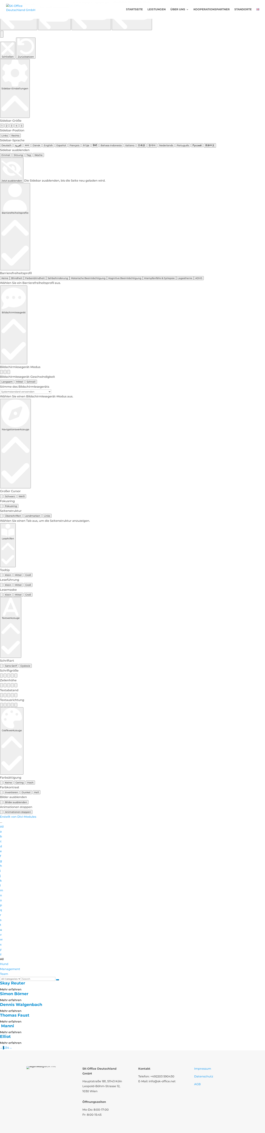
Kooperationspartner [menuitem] (211, 9)
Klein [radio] (8, 575)
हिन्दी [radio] (95, 145)
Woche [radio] (38, 155)
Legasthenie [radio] (185, 278)
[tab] (1, 516)
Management (10, 969)
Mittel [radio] (19, 381)
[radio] (1, 372)
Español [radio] (61, 145)
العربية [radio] (18, 145)
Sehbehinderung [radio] (58, 278)
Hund (4, 964)
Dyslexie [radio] (25, 665)
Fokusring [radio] (11, 506)
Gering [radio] (20, 782)
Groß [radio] (28, 575)
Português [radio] (183, 145)
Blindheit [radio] (16, 278)
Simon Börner (14, 993)
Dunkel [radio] (26, 792)
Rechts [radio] (15, 135)
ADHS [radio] (198, 278)
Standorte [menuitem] (243, 9)
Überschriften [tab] (13, 515)
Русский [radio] (197, 145)
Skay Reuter (12, 983)
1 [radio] (1, 125)
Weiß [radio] (22, 496)
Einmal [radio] (5, 155)
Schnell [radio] (31, 381)
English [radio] (48, 145)
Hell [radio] (36, 792)
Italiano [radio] (129, 145)
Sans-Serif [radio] (11, 665)
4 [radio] (16, 125)
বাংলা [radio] (27, 145)
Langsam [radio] (7, 381)
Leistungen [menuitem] (156, 9)
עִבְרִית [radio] (86, 145)
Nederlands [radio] (166, 145)
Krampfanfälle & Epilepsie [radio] (159, 278)
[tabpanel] (132, 520)
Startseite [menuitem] (134, 9)
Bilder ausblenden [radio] (16, 802)
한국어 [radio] (152, 145)
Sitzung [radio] (18, 155)
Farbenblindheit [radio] (35, 278)
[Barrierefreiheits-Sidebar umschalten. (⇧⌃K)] (1, 34)
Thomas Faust (14, 1015)
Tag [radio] (28, 155)
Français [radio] (74, 145)
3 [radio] (11, 125)
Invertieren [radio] (11, 792)
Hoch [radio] (30, 782)
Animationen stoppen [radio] (18, 811)
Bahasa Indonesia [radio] (111, 145)
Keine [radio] (4, 278)
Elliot (5, 1036)
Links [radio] (4, 135)
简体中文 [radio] (210, 145)
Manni (7, 1025)
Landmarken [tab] (32, 515)
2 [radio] (6, 125)
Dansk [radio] (36, 145)
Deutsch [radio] (6, 145)
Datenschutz (203, 1076)
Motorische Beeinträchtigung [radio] (88, 278)
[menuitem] (257, 13)
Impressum (202, 1068)
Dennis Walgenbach (21, 1004)
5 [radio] (21, 125)
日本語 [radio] (141, 145)
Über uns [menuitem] (177, 9)
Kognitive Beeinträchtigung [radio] (124, 278)
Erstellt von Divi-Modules (18, 816)
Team (4, 974)
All (2, 826)
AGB (197, 1084)
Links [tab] (47, 515)
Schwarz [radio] (10, 496)
